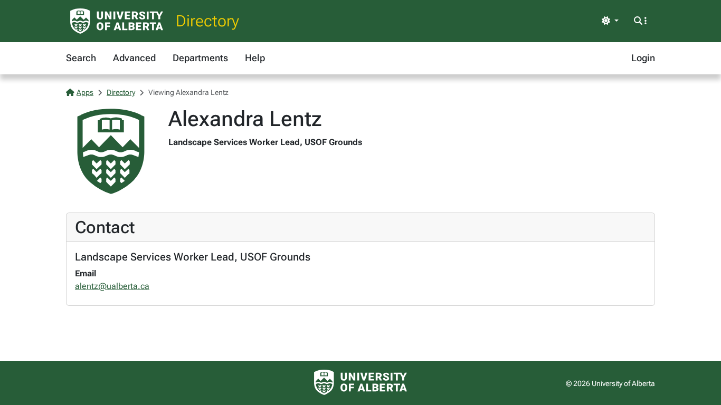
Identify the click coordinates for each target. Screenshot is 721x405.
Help (255, 57)
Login (643, 57)
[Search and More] (640, 21)
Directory (207, 21)
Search (81, 57)
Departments (200, 57)
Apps (85, 92)
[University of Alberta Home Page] (116, 21)
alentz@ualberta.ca (112, 286)
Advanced (134, 57)
